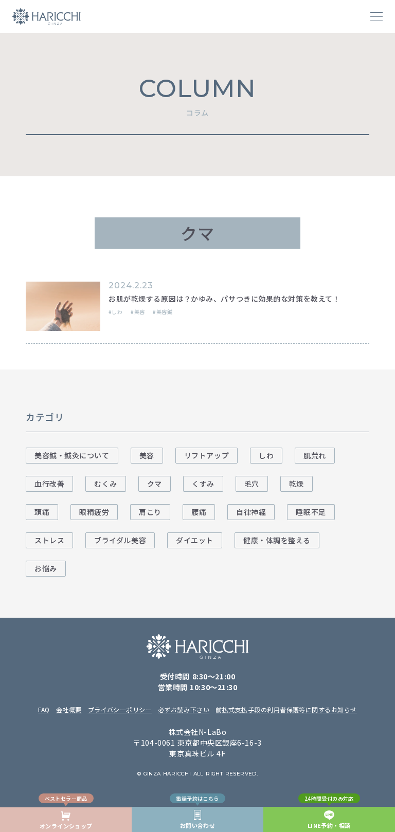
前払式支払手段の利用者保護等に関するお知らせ (286, 709)
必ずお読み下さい (183, 709)
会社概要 (69, 709)
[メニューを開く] (376, 16)
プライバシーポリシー (120, 709)
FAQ (43, 709)
